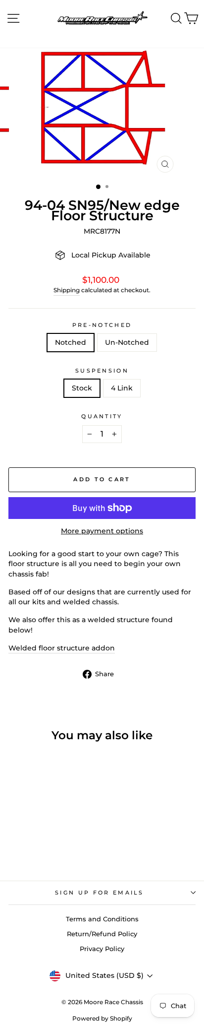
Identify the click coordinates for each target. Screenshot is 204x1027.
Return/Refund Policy (102, 934)
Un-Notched (127, 342)
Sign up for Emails (99, 892)
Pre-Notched (102, 324)
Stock (82, 388)
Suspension (102, 370)
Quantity (102, 416)
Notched (70, 342)
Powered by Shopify (102, 1018)
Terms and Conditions (102, 919)
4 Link (122, 388)
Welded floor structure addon (61, 648)
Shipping (66, 290)
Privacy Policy (102, 949)
